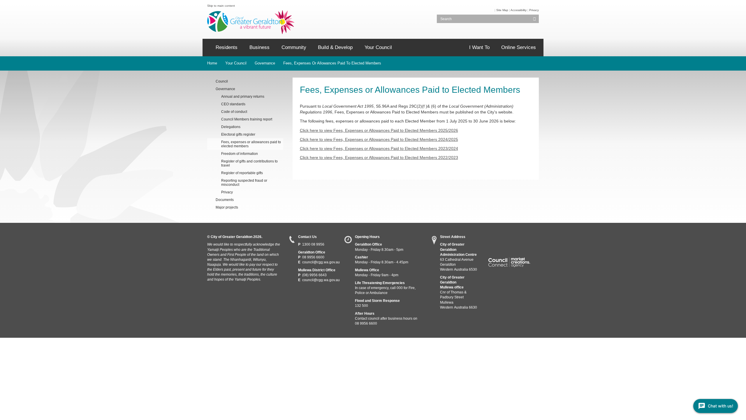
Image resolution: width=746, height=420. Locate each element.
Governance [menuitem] (225, 89)
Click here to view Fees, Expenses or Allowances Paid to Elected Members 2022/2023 (379, 157)
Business (259, 47)
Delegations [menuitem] (230, 127)
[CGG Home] (207, 47)
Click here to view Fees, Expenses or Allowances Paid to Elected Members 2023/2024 (379, 148)
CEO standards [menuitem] (233, 104)
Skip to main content (221, 5)
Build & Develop (335, 47)
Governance (265, 63)
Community (293, 47)
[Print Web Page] (494, 10)
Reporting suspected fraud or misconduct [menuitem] (244, 182)
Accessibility (519, 10)
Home (212, 63)
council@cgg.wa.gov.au (321, 262)
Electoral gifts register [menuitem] (238, 134)
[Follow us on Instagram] (524, 238)
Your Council (378, 47)
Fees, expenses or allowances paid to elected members (332, 63)
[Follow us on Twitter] (502, 238)
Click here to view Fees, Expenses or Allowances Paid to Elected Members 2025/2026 (379, 130)
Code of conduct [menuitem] (234, 112)
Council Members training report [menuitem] (246, 119)
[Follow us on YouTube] (513, 238)
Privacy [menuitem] (227, 192)
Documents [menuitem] (225, 200)
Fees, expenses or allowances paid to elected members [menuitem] (251, 144)
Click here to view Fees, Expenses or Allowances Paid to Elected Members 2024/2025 (379, 139)
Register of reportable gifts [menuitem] (242, 173)
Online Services (518, 47)
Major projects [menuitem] (227, 207)
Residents (226, 47)
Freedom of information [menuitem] (239, 154)
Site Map (502, 10)
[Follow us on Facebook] (492, 238)
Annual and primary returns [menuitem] (242, 96)
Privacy (534, 10)
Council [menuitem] (222, 81)
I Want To (479, 47)
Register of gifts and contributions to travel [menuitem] (249, 163)
